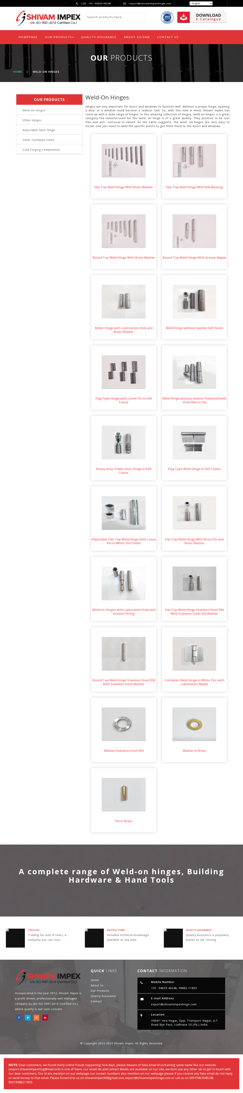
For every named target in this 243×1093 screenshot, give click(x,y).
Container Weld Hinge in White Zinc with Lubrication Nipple (194, 682)
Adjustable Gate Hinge (39, 130)
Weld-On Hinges (34, 110)
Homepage (29, 37)
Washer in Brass (194, 751)
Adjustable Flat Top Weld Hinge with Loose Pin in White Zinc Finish (124, 541)
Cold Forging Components (41, 149)
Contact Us (168, 37)
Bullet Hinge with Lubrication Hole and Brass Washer (124, 330)
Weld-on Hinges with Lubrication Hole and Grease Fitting (123, 612)
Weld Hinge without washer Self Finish (194, 328)
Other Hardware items (38, 140)
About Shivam (137, 37)
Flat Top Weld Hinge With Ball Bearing (194, 187)
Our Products (100, 990)
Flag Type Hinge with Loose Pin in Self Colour (123, 400)
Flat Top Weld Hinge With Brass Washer (123, 187)
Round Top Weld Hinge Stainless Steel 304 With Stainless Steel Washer (123, 682)
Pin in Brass (123, 821)
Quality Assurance (99, 37)
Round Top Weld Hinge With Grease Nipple (194, 257)
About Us (97, 985)
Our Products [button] (58, 37)
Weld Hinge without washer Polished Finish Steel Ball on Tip (194, 400)
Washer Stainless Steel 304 (124, 751)
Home (17, 71)
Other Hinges (32, 120)
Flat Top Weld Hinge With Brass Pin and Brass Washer (194, 541)
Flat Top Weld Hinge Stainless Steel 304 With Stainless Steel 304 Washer (194, 612)
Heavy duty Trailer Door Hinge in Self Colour (123, 471)
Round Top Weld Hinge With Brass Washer (123, 257)
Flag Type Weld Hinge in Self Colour (194, 469)
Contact (96, 1001)
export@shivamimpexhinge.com (150, 3)
